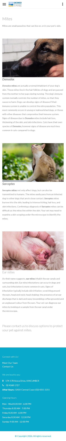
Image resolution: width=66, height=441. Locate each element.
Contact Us (7, 366)
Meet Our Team (10, 363)
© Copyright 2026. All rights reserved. (33, 436)
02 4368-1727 (12, 385)
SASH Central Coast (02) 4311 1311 (32, 389)
